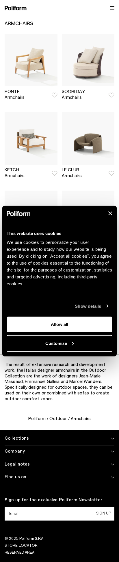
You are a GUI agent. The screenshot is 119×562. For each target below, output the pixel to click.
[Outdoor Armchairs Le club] (88, 138)
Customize (56, 343)
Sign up (103, 513)
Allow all (59, 324)
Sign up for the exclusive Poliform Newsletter (53, 500)
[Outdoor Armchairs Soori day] (88, 60)
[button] (54, 95)
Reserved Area (20, 552)
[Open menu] (112, 8)
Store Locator (21, 545)
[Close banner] (110, 213)
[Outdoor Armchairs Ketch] (31, 138)
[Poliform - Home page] (16, 8)
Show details (88, 305)
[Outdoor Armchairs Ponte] (31, 60)
